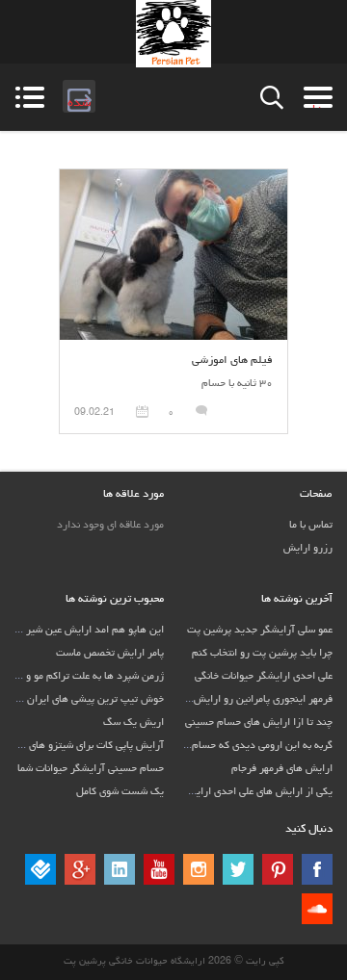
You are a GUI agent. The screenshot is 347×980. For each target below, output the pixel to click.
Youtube (159, 869)
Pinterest (277, 869)
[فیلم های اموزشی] (173, 177)
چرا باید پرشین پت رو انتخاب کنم (262, 653)
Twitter (238, 869)
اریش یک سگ (133, 722)
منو (29, 97)
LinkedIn (119, 869)
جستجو (271, 98)
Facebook (317, 869)
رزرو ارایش (308, 548)
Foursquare (40, 869)
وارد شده (77, 95)
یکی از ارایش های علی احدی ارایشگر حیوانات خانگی (224, 792)
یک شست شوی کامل (120, 792)
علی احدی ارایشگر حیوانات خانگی (264, 676)
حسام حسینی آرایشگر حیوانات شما (90, 768)
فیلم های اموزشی (232, 361)
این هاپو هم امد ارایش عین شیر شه (87, 630)
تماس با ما (311, 525)
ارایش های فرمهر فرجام (282, 768)
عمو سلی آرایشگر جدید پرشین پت (260, 630)
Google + (80, 869)
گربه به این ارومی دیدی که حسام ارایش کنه (239, 745)
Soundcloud (317, 908)
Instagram (198, 869)
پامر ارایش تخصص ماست (110, 653)
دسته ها (313, 97)
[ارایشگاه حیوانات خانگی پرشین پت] (173, 33)
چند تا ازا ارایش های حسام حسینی (259, 722)
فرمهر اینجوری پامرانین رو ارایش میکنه (250, 699)
